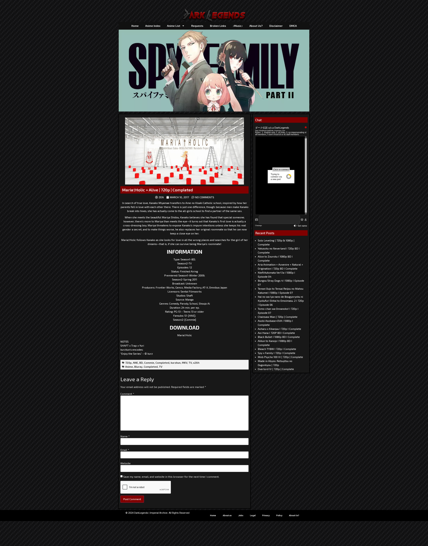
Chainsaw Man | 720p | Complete (277, 316)
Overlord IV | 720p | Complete (276, 369)
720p (128, 362)
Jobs (240, 515)
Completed (162, 362)
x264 (196, 362)
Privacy (266, 515)
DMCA (293, 25)
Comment (127, 393)
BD (141, 362)
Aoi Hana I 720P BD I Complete (276, 332)
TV (190, 362)
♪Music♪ (238, 25)
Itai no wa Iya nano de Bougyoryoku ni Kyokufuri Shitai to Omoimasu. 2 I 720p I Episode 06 (281, 300)
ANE (135, 362)
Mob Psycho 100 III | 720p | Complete (280, 356)
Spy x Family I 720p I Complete (276, 352)
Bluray (138, 366)
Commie (149, 362)
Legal (252, 515)
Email (124, 450)
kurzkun (176, 362)
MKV (184, 362)
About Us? (256, 25)
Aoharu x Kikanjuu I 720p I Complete (279, 328)
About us (227, 515)
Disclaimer (276, 25)
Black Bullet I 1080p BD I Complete (279, 336)
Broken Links (218, 25)
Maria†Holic (184, 335)
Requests (197, 25)
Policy (279, 515)
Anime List (173, 25)
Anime (129, 366)
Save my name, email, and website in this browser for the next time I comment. (171, 476)
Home (135, 25)
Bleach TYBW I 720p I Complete (277, 348)
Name (125, 436)
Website (125, 463)
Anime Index (152, 25)
